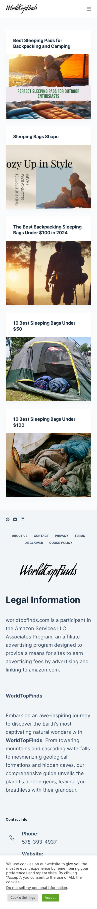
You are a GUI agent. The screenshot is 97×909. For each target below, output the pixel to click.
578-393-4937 (39, 842)
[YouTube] (15, 519)
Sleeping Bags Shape (36, 136)
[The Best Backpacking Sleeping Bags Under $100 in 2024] (48, 273)
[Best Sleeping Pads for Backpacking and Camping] (48, 86)
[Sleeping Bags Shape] (48, 177)
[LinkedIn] (22, 519)
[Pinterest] (7, 519)
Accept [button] (50, 897)
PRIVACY (61, 536)
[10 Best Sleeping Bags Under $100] (48, 465)
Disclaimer (34, 543)
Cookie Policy (60, 543)
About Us (20, 536)
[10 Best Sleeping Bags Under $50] (48, 369)
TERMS (80, 536)
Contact (41, 536)
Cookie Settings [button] (22, 897)
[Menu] (89, 9)
